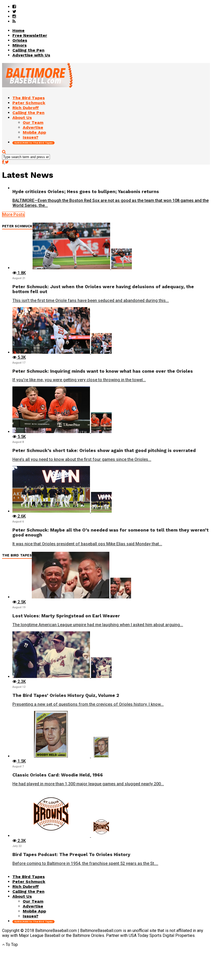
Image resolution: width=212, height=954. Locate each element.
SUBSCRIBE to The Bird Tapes (33, 142)
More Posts (13, 214)
